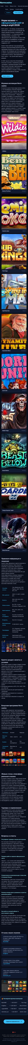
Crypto (2, 6)
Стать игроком (18, 12)
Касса (6, 9)
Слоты (6, 6)
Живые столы (13, 6)
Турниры (12, 9)
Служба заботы (19, 9)
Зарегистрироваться (14, 1021)
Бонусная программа (23, 6)
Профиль (8, 12)
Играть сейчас (7, 76)
